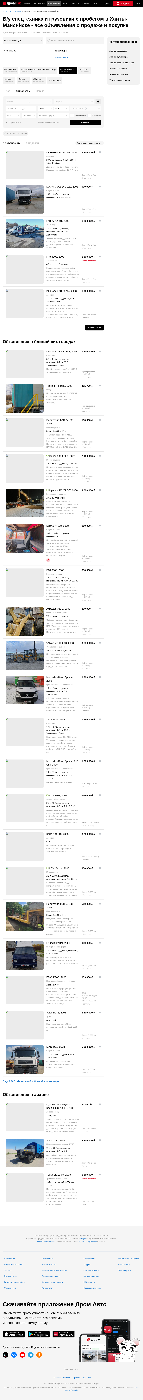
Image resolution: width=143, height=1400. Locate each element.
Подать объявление (13, 1264)
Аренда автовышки (118, 51)
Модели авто (70, 1369)
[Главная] (12, 3)
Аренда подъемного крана (121, 63)
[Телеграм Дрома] (31, 1355)
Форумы (87, 1264)
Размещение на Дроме (128, 1258)
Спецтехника (10, 1288)
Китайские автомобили (14, 1282)
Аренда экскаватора (118, 74)
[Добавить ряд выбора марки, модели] (98, 101)
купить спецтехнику (88, 1241)
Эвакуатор (79, 51)
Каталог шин (89, 1258)
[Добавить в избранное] (100, 152)
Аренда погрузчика (118, 68)
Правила (76, 1378)
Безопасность (124, 1264)
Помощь (66, 1378)
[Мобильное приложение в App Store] (14, 1334)
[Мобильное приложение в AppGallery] (64, 1334)
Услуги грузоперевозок (119, 80)
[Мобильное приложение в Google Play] (39, 1334)
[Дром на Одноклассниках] (39, 1355)
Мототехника (47, 1258)
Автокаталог (47, 1288)
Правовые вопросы (92, 1288)
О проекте (56, 1378)
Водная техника (49, 1264)
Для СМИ (87, 1378)
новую (83, 1238)
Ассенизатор (27, 51)
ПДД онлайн (89, 1282)
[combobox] (23, 40)
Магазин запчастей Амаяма (54, 1270)
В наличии (96, 115)
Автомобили (39, 3)
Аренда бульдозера (118, 57)
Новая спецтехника (46, 1241)
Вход (138, 3)
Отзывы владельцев (51, 1276)
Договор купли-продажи (52, 1282)
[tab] (8, 92)
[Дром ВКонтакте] (14, 1355)
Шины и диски (10, 1276)
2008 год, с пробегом (17, 133)
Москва (27, 3)
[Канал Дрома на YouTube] (22, 1355)
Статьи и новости (91, 1270)
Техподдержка (124, 1270)
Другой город (55, 80)
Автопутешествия (91, 1276)
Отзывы (86, 3)
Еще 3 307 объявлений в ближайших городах (31, 1081)
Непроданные (80, 115)
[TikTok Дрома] (5, 1355)
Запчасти (75, 3)
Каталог (96, 3)
